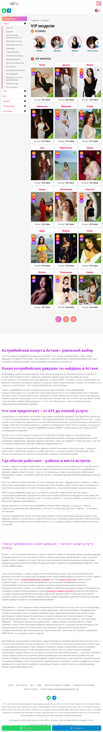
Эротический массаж (15, 63)
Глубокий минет (13, 52)
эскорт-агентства (67, 579)
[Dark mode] (99, 10)
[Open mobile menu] (98, 3)
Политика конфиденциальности (59, 689)
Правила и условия (84, 685)
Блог (11, 685)
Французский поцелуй (15, 70)
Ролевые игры (12, 83)
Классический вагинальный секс (13, 36)
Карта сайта (31, 689)
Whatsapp (28, 728)
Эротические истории (57, 685)
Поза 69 (9, 28)
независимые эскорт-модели (35, 579)
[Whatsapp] (4, 11)
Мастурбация (12, 74)
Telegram (78, 728)
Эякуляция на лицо (14, 41)
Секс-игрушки (12, 87)
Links (39, 685)
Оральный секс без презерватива (14, 78)
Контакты (21, 685)
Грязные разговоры (14, 55)
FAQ (32, 685)
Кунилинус (10, 48)
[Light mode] (96, 10)
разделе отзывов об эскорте (61, 591)
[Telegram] (9, 11)
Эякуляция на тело (14, 45)
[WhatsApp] (49, 698)
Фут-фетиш (11, 66)
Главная (35, 20)
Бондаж (9, 31)
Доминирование (13, 59)
